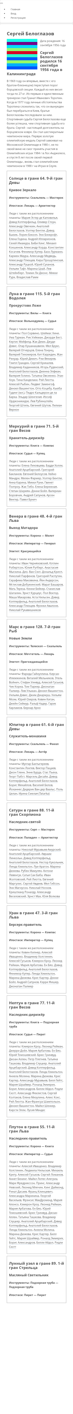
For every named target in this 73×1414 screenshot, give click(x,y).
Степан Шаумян (19, 491)
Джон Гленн (17, 772)
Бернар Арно (32, 708)
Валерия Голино (19, 375)
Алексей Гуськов (52, 682)
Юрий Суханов (44, 264)
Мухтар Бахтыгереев (35, 764)
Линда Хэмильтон (20, 866)
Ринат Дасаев (18, 1191)
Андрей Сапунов (34, 495)
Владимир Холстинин (38, 956)
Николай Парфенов (22, 576)
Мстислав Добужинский (24, 584)
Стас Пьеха (50, 772)
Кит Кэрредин (46, 354)
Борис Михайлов (20, 785)
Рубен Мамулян (31, 871)
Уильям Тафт (17, 269)
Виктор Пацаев (46, 768)
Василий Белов (42, 785)
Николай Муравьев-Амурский (41, 849)
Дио (25, 572)
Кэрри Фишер (49, 982)
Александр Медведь (43, 256)
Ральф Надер (38, 703)
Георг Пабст (17, 776)
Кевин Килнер (31, 952)
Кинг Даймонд (53, 1187)
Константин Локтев (21, 768)
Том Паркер (32, 686)
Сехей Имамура (19, 243)
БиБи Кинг (38, 243)
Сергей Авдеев (32, 883)
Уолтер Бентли (35, 230)
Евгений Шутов (40, 405)
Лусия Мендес (36, 1110)
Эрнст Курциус (32, 593)
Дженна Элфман (49, 371)
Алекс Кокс (53, 1097)
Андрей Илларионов (41, 239)
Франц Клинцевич (40, 1191)
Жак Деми (38, 342)
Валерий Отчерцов (21, 350)
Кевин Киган (46, 699)
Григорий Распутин (49, 576)
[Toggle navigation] (1, 3)
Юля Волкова (51, 896)
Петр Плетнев (37, 1059)
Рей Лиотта (46, 380)
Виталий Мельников (40, 678)
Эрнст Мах (34, 896)
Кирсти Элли (17, 1110)
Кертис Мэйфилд (20, 342)
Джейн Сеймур (19, 703)
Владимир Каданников (24, 367)
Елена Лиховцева (33, 465)
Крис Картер (40, 978)
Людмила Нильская (37, 1170)
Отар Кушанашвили (31, 346)
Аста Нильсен (41, 597)
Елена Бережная (46, 487)
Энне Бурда (33, 772)
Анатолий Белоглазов (23, 371)
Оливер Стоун (46, 222)
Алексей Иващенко (34, 1166)
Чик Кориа (16, 686)
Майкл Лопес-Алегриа (42, 1179)
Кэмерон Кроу (41, 961)
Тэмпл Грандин (19, 363)
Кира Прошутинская (49, 260)
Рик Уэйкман (34, 337)
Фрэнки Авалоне (47, 606)
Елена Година (18, 239)
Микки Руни (35, 482)
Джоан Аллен (17, 1059)
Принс (40, 1183)
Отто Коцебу (43, 388)
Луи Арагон (41, 866)
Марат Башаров (52, 584)
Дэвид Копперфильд (22, 222)
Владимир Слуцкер (34, 1063)
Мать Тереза (17, 589)
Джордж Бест (53, 337)
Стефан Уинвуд (30, 682)
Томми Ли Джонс (36, 273)
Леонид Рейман (52, 1046)
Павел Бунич (28, 499)
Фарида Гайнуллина (35, 674)
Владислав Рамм (27, 277)
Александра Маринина (24, 1196)
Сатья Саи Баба (32, 875)
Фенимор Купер (32, 252)
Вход (13, 13)
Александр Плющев (22, 260)
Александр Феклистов (31, 1093)
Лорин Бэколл (28, 235)
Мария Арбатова (32, 965)
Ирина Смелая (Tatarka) (34, 793)
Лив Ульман (28, 691)
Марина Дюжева (20, 978)
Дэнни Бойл (39, 491)
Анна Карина (17, 482)
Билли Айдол (44, 1089)
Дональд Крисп (52, 572)
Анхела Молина (19, 1076)
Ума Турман (17, 337)
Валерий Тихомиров (22, 354)
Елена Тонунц (44, 350)
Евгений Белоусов (35, 474)
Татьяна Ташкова (29, 1217)
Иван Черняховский (35, 563)
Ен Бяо (48, 965)
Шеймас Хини (50, 333)
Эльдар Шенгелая (30, 397)
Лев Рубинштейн (41, 401)
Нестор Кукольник (51, 862)
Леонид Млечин (32, 1187)
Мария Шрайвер (20, 1084)
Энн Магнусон (18, 888)
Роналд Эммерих (43, 1084)
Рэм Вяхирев (47, 359)
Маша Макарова (20, 597)
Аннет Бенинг (18, 1179)
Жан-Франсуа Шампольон (42, 1101)
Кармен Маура (18, 256)
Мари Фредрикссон (22, 1183)
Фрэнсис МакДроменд (37, 1200)
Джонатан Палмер (21, 986)
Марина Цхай (36, 269)
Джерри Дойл (18, 1050)
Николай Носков (40, 888)
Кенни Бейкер (35, 589)
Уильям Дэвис (18, 695)
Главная (15, 9)
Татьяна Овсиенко (44, 375)
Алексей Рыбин (19, 384)
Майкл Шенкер (45, 1106)
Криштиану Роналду (22, 892)
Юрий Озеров (27, 699)
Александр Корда (35, 247)
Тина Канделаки (27, 380)
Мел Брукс (52, 346)
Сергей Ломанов (52, 1174)
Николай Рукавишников (25, 610)
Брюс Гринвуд (46, 1055)
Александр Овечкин (22, 226)
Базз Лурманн (53, 252)
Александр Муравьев (33, 1080)
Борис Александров (22, 1089)
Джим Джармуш (39, 695)
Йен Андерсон (48, 580)
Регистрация (18, 17)
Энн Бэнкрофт (48, 235)
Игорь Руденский (51, 367)
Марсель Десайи (37, 776)
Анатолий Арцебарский (24, 470)
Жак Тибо (27, 487)
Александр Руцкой (21, 264)
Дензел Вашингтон (21, 388)
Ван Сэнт (35, 572)
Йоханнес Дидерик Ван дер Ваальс (32, 789)
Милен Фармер (31, 478)
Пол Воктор (50, 593)
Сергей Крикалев (41, 363)
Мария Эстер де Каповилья (39, 218)
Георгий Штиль (19, 405)
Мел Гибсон (51, 883)
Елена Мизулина (33, 1097)
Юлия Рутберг (34, 567)
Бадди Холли (54, 465)
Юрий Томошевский (22, 1055)
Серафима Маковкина (23, 580)
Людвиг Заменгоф (42, 384)
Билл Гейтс (56, 1080)
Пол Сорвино (30, 333)
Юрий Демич (28, 359)
